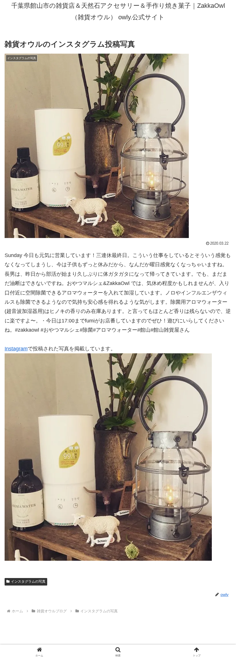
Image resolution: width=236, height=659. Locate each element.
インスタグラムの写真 (28, 581)
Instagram (16, 349)
